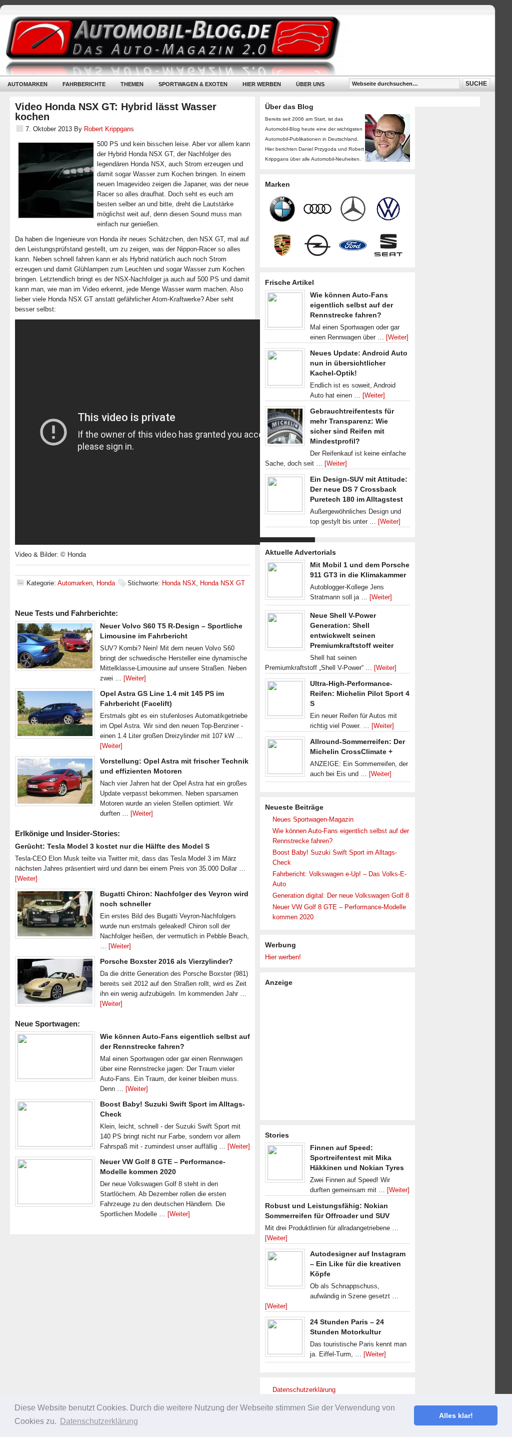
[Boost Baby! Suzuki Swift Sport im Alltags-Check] (55, 1126)
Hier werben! (283, 957)
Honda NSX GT (222, 583)
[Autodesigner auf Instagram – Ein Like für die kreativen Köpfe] (285, 1271)
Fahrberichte (84, 84)
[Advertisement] (340, 1052)
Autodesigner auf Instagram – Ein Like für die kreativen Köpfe (358, 1264)
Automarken (28, 84)
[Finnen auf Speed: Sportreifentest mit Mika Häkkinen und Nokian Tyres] (285, 1165)
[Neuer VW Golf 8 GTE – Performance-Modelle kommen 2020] (55, 1184)
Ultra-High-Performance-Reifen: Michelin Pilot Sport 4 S (360, 693)
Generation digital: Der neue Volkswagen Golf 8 (340, 895)
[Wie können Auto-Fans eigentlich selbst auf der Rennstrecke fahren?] (55, 1059)
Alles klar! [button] (456, 1415)
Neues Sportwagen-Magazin (313, 819)
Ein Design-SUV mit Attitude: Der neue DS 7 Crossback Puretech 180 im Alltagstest (359, 489)
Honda (105, 583)
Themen (132, 84)
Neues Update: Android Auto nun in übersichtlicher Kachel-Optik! (359, 363)
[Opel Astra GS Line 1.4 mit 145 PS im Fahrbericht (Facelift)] (55, 716)
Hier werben (261, 84)
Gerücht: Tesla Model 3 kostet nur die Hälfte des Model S (112, 846)
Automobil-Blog (240, 45)
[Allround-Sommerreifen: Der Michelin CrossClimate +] (285, 759)
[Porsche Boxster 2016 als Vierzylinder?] (55, 983)
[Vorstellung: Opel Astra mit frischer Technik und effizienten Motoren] (55, 783)
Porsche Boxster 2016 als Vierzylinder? (166, 961)
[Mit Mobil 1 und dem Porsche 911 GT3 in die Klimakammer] (285, 582)
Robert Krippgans (109, 129)
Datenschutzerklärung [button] (99, 1421)
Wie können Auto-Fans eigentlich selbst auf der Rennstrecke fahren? (351, 305)
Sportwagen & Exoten (193, 84)
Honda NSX (179, 583)
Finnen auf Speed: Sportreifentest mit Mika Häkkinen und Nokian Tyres (357, 1158)
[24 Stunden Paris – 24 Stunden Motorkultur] (285, 1339)
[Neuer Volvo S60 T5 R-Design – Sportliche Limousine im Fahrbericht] (55, 648)
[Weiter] (135, 678)
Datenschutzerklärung (304, 1389)
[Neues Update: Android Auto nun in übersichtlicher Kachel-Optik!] (285, 370)
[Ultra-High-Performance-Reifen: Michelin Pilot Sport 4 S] (285, 701)
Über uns (310, 84)
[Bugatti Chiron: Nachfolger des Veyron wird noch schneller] (55, 916)
